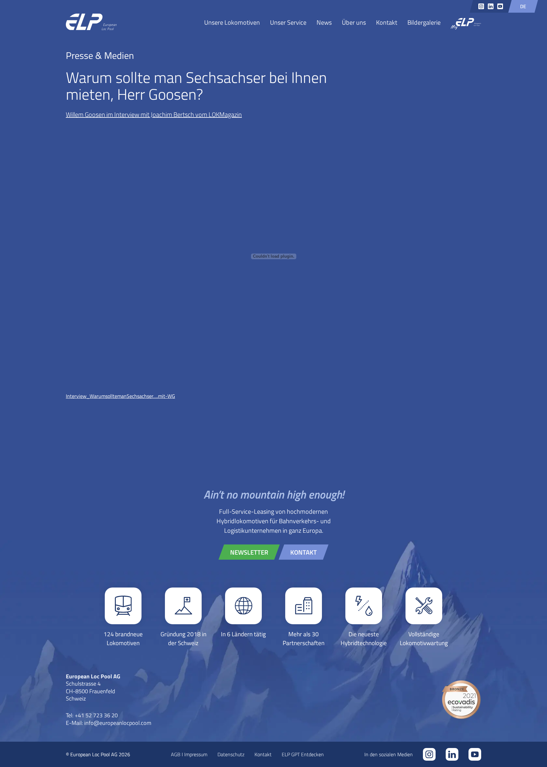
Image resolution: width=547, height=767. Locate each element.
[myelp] (466, 24)
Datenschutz (230, 754)
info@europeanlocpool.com (117, 722)
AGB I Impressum (189, 754)
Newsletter (249, 552)
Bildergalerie (424, 22)
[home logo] (91, 22)
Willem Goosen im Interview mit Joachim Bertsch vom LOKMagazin (154, 114)
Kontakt (386, 22)
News (324, 22)
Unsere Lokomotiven (232, 22)
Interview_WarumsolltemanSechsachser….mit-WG (120, 396)
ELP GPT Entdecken (303, 754)
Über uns (354, 22)
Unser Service (288, 22)
